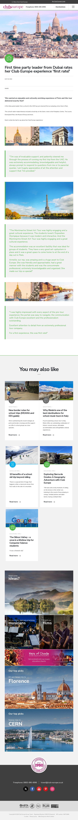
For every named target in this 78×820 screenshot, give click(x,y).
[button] (8, 200)
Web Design (41, 816)
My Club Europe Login (58, 1)
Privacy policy (33, 816)
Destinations (60, 7)
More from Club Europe (21, 2)
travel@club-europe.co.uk (52, 782)
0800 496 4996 (30, 782)
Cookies (26, 816)
